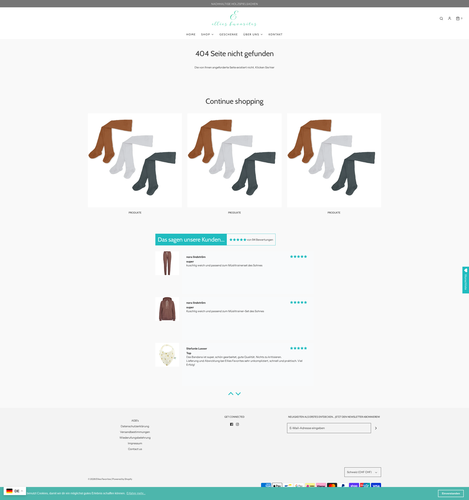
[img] (238, 240)
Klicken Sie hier (264, 67)
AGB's (135, 420)
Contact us (135, 449)
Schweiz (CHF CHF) (359, 472)
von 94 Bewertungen (260, 239)
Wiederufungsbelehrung (135, 437)
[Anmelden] (449, 18)
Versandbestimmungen (135, 432)
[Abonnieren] (376, 428)
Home (191, 34)
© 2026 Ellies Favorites (99, 479)
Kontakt (276, 34)
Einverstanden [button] (451, 493)
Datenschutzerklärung (135, 426)
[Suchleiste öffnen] (441, 18)
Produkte (135, 212)
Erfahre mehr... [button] (136, 493)
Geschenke (228, 34)
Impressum (135, 443)
